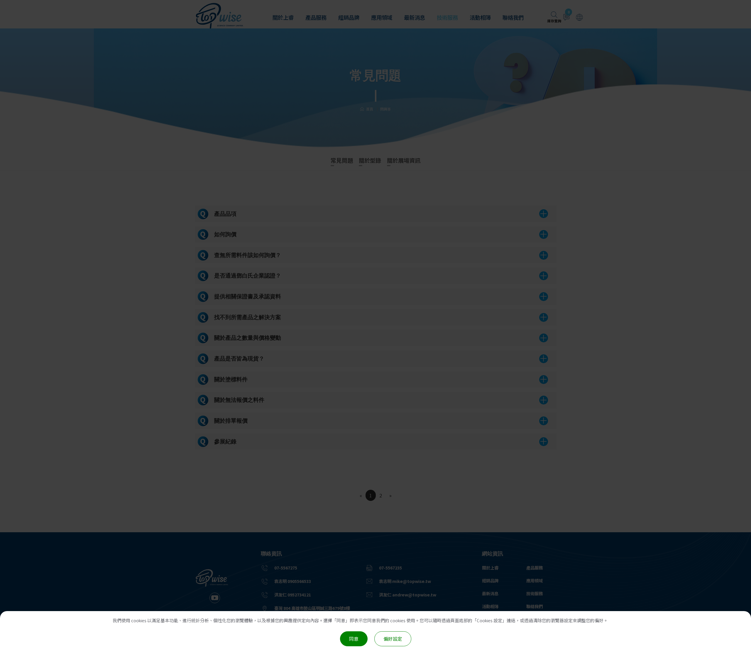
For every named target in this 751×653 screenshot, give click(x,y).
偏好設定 (392, 638)
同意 (353, 638)
